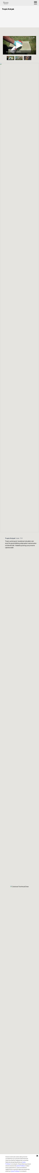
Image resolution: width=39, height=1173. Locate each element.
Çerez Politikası (20, 1165)
